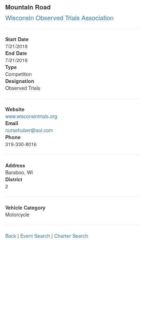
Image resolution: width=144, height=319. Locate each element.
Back (10, 235)
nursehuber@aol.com (29, 130)
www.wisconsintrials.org (31, 116)
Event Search (35, 235)
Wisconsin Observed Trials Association (59, 17)
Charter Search (71, 235)
